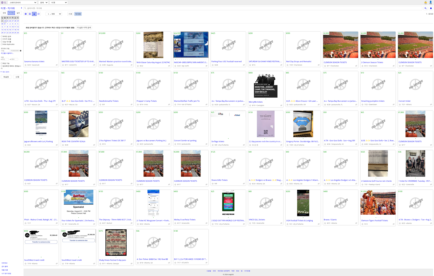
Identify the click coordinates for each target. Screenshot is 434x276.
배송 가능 (6, 63)
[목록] (26, 14)
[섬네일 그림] (30, 14)
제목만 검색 (7, 36)
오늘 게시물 (7, 42)
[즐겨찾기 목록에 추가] (25, 65)
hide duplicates (8, 44)
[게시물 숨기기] (56, 65)
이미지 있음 (7, 39)
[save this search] (431, 8)
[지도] (38, 14)
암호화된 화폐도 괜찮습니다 (11, 67)
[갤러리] (34, 14)
